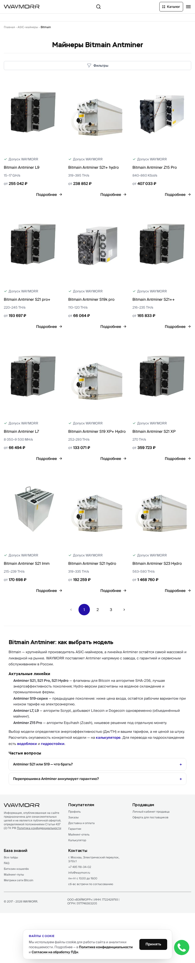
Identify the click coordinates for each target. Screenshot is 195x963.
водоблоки (27, 744)
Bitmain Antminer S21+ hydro (93, 167)
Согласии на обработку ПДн (55, 952)
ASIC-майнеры (28, 27)
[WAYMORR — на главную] (21, 6)
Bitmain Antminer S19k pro (91, 299)
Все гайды (11, 857)
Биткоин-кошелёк (16, 868)
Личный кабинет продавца (151, 811)
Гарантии (74, 828)
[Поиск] (98, 6)
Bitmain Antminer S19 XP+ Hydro (97, 431)
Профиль (74, 811)
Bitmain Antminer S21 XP (154, 431)
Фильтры (100, 65)
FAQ (6, 863)
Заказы (73, 817)
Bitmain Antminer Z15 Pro (154, 167)
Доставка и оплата (81, 823)
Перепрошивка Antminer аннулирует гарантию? (56, 779)
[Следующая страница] (124, 609)
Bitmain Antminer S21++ (153, 299)
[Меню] (188, 6)
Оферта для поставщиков (150, 817)
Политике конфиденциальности (106, 947)
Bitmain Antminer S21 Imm (26, 563)
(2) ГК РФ (32, 828)
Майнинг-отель (78, 834)
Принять (153, 944)
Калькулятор (77, 840)
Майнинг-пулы (14, 874)
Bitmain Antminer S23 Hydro (157, 563)
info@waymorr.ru (79, 872)
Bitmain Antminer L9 (21, 167)
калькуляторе (108, 737)
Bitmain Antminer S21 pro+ (27, 299)
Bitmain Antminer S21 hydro (92, 563)
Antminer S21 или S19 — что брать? (43, 764)
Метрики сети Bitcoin (18, 880)
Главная (9, 27)
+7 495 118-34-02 (79, 866)
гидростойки (52, 744)
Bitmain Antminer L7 (21, 431)
